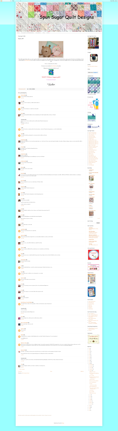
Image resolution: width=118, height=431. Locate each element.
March (91, 401)
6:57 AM (22, 98)
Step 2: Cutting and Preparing (93, 314)
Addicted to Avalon (92, 371)
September (91, 369)
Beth (21, 107)
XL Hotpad (90, 163)
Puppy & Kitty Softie (91, 152)
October (91, 367)
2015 (89, 354)
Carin (22, 198)
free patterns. (38, 32)
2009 (89, 363)
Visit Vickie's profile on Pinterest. (93, 66)
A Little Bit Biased (91, 197)
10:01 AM (22, 195)
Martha (22, 334)
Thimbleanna (91, 207)
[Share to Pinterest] (34, 89)
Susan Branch (90, 308)
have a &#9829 (91, 391)
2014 (89, 355)
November (91, 366)
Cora (21, 284)
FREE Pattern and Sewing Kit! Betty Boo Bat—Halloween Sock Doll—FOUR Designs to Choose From (94, 236)
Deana (22, 316)
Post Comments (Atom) (25, 373)
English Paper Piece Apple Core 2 (93, 142)
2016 (89, 352)
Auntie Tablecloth (91, 135)
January (91, 404)
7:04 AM (22, 299)
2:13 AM (22, 286)
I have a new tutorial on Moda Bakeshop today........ (94, 388)
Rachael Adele (23, 95)
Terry (22, 101)
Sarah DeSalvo (23, 259)
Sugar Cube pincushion (92, 160)
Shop (44, 32)
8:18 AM (22, 143)
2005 (89, 410)
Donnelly (22, 147)
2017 (89, 351)
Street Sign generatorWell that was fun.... (94, 374)
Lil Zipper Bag (90, 148)
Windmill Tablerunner (91, 162)
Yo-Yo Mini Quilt (91, 165)
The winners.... (91, 390)
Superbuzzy (90, 307)
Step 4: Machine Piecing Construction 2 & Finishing (92, 323)
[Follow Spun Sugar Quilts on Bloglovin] (93, 73)
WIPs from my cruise (92, 393)
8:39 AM (22, 183)
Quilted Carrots (90, 153)
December (91, 364)
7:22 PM (22, 256)
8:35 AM (22, 177)
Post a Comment (22, 369)
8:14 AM (22, 136)
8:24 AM (22, 150)
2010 (89, 361)
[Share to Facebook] (33, 89)
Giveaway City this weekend (93, 380)
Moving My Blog (91, 242)
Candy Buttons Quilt (91, 136)
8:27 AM (22, 164)
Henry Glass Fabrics (92, 231)
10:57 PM (22, 274)
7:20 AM (22, 116)
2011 (89, 360)
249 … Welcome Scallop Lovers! (93, 244)
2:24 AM (22, 292)
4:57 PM (22, 339)
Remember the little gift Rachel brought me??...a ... (94, 377)
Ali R (22, 133)
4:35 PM (22, 250)
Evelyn (22, 113)
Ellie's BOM (90, 306)
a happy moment (92, 379)
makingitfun (91, 227)
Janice (22, 271)
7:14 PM (22, 346)
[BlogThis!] (30, 89)
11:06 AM (22, 226)
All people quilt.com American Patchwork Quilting (93, 329)
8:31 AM (22, 170)
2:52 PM (22, 331)
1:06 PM (22, 325)
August (91, 370)
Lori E (22, 241)
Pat (21, 265)
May (90, 398)
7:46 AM (22, 124)
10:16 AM (22, 211)
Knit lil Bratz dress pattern (92, 147)
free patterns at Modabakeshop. (27, 32)
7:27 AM (22, 361)
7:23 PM (22, 262)
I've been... (91, 383)
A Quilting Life (91, 170)
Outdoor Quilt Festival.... (93, 386)
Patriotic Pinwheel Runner (92, 150)
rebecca (22, 296)
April (90, 399)
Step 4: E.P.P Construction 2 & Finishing (93, 321)
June (90, 396)
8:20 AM (22, 313)
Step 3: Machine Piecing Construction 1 (92, 319)
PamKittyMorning (91, 191)
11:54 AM (22, 232)
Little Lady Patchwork (91, 301)
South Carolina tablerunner (92, 157)
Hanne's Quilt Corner (92, 210)
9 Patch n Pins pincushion (92, 132)
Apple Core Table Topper (92, 133)
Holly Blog (90, 244)
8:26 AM (22, 157)
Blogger (63, 423)
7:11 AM (22, 110)
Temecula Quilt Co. (92, 175)
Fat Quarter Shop (91, 304)
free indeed (22, 173)
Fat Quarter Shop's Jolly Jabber (93, 172)
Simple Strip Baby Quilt (92, 156)
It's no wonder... (91, 375)
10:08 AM (22, 205)
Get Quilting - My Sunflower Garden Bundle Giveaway (93, 233)
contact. (48, 32)
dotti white (22, 180)
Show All (99, 218)
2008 (89, 405)
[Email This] (29, 89)
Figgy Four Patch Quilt (91, 145)
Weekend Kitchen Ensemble (92, 161)
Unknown (22, 247)
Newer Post (20, 371)
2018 (89, 349)
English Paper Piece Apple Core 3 (93, 143)
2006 (89, 408)
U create (90, 205)
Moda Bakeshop (27, 60)
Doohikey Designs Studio (93, 241)
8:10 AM (22, 305)
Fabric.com (90, 305)
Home (18, 32)
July (90, 395)
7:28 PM (22, 268)
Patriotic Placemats (91, 151)
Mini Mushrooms (91, 302)
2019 (89, 348)
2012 (89, 358)
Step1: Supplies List (91, 313)
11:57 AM (22, 238)
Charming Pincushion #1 (92, 137)
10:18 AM (22, 219)
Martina (22, 167)
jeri (21, 223)
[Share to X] (32, 89)
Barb (21, 209)
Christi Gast (23, 186)
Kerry (21, 253)
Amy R (22, 192)
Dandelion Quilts (23, 161)
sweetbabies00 (23, 229)
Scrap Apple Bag (91, 155)
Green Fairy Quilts (91, 194)
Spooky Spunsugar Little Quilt (93, 158)
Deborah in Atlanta (24, 343)
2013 (89, 357)
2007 (89, 407)
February (91, 402)
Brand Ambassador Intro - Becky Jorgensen (93, 229)
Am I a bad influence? (92, 382)
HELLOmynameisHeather (93, 235)
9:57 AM (22, 189)
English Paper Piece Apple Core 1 (93, 141)
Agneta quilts (23, 235)
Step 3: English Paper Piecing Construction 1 (92, 317)
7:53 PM (22, 354)
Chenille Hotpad (91, 138)
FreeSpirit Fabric (91, 239)
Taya (21, 364)
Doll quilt (89, 330)
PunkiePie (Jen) (23, 139)
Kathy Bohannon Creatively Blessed (26, 302)
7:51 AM (22, 130)
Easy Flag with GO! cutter (92, 140)
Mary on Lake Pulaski (24, 322)
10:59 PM (22, 280)
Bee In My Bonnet (91, 183)
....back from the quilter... (93, 385)
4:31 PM (22, 244)
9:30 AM (22, 319)
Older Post (82, 371)
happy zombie (23, 350)
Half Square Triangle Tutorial (93, 146)
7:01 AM (22, 104)
